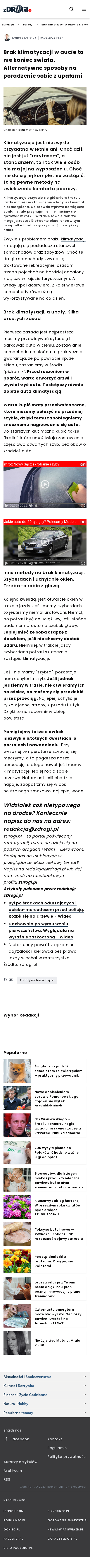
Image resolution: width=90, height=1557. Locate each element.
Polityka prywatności (67, 1456)
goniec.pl (11, 1529)
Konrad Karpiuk (24, 37)
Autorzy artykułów (20, 1461)
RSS (6, 1479)
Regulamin (57, 1447)
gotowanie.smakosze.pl (67, 1520)
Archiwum (12, 1470)
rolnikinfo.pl (14, 1520)
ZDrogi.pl (8, 24)
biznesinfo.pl (59, 1511)
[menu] (84, 9)
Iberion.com (13, 1511)
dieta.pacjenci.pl (18, 1548)
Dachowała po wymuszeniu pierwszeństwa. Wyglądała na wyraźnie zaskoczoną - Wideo (41, 930)
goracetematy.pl (62, 1539)
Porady (28, 24)
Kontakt (54, 1439)
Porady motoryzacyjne (37, 980)
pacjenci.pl (13, 1539)
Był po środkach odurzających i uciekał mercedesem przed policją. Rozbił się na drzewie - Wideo (46, 909)
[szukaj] (71, 9)
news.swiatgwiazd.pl (65, 1529)
